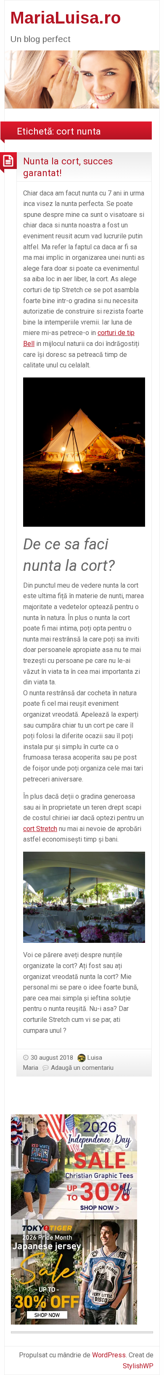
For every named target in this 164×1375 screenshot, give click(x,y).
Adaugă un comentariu (82, 1067)
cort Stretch (40, 829)
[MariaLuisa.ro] (82, 79)
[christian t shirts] (74, 1166)
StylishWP (138, 1366)
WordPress (109, 1355)
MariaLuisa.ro (65, 17)
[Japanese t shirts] (74, 1271)
